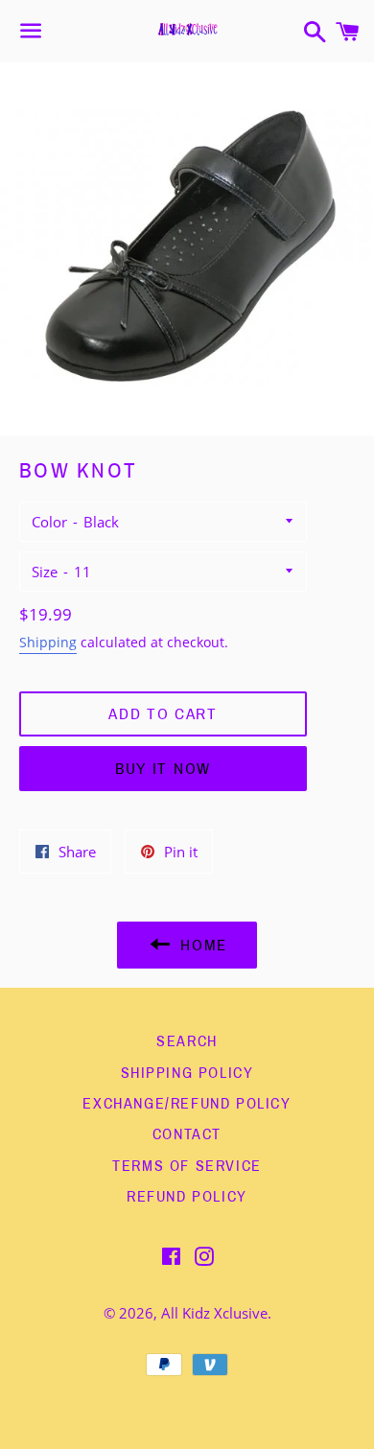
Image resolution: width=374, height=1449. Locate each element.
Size (45, 571)
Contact (187, 1134)
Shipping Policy (187, 1072)
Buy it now (163, 769)
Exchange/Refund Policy (186, 1103)
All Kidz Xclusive (214, 1312)
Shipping (48, 642)
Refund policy (187, 1196)
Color (49, 521)
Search (187, 1041)
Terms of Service (187, 1165)
